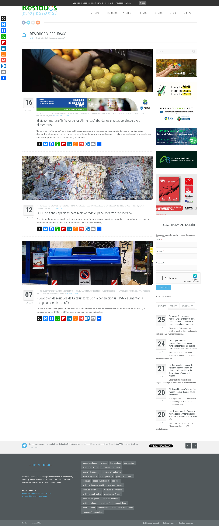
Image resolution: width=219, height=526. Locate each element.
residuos (116, 481)
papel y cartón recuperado (119, 206)
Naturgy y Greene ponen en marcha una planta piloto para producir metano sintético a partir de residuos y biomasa (182, 320)
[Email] (4, 72)
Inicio (32, 38)
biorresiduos (115, 463)
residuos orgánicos (112, 494)
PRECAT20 (123, 291)
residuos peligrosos (91, 499)
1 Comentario (58, 209)
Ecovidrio (105, 467)
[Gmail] (4, 60)
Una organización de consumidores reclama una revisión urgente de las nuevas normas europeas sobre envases (183, 344)
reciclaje (134, 206)
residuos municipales (92, 494)
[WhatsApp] (4, 36)
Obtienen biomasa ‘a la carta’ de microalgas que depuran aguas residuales (183, 392)
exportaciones (63, 206)
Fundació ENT (122, 113)
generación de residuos (93, 291)
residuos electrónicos (113, 490)
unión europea (89, 508)
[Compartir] (4, 78)
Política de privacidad (151, 523)
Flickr (33, 23)
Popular (173, 306)
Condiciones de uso (186, 523)
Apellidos (161, 263)
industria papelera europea (97, 206)
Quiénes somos (168, 523)
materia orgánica (90, 476)
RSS (38, 23)
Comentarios (187, 306)
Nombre (160, 251)
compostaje (129, 463)
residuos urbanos (90, 503)
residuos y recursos (136, 113)
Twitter (28, 23)
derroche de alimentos (66, 113)
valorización (103, 508)
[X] (4, 18)
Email (159, 240)
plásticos (120, 476)
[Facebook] (4, 30)
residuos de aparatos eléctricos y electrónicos (102, 485)
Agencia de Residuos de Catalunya (70, 291)
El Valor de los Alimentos (106, 113)
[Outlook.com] (4, 66)
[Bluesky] (4, 24)
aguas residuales (90, 463)
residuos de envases (92, 490)
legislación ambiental (112, 472)
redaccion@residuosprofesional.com (36, 493)
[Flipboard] (4, 42)
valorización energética (92, 512)
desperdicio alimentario (86, 113)
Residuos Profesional (48, 113)
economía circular (90, 467)
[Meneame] (4, 54)
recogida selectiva (134, 291)
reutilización (106, 503)
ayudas (104, 463)
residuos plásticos (110, 499)
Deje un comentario (61, 116)
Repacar (142, 206)
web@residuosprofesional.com (34, 496)
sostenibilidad (120, 503)
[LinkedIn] (4, 48)
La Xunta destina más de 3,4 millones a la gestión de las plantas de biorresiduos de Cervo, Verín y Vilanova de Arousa (181, 370)
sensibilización (42, 116)
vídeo (51, 116)
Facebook (24, 23)
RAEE (130, 476)
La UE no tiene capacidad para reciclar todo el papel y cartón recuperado (84, 213)
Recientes (162, 306)
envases (116, 467)
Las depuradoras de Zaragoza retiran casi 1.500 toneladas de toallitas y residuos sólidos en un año (183, 415)
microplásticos (106, 476)
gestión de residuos (77, 206)
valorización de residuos (122, 508)
